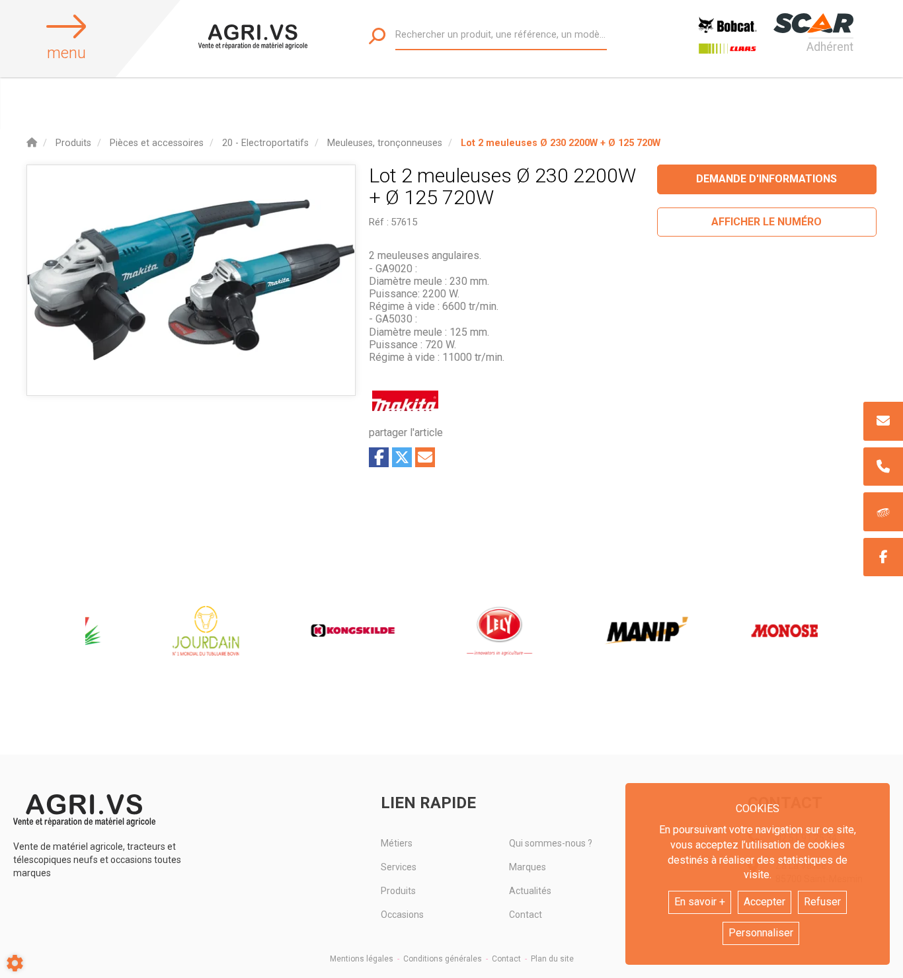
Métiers (396, 843)
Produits (398, 890)
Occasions (402, 914)
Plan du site (552, 958)
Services (398, 867)
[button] (560, 143)
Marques (527, 867)
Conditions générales (442, 958)
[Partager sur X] (402, 457)
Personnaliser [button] (760, 932)
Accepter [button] (764, 901)
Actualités (530, 890)
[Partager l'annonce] (425, 457)
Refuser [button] (822, 901)
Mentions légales (361, 958)
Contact (525, 914)
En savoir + (699, 901)
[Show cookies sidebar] (15, 963)
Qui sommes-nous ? (550, 843)
